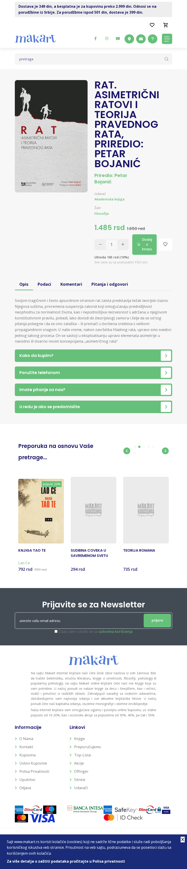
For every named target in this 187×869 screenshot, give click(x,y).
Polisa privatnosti (34, 771)
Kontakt (26, 747)
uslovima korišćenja (115, 631)
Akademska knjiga (109, 199)
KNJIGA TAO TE (32, 550)
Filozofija (101, 213)
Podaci (44, 284)
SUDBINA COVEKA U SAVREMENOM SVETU (89, 553)
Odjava (25, 788)
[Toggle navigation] (167, 39)
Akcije (79, 763)
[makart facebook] (95, 38)
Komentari (71, 284)
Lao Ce (24, 562)
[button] (126, 450)
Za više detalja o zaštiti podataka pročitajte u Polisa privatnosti (66, 861)
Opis (23, 284)
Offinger (81, 771)
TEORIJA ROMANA (139, 550)
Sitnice (79, 779)
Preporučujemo (87, 747)
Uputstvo (27, 779)
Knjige (79, 738)
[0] (165, 25)
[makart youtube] (117, 38)
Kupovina (27, 755)
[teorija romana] (146, 510)
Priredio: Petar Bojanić (110, 178)
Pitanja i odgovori (109, 284)
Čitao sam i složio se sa (95, 631)
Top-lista (82, 755)
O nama (26, 738)
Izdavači (81, 788)
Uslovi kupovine (33, 763)
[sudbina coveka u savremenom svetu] (93, 510)
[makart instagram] (106, 38)
